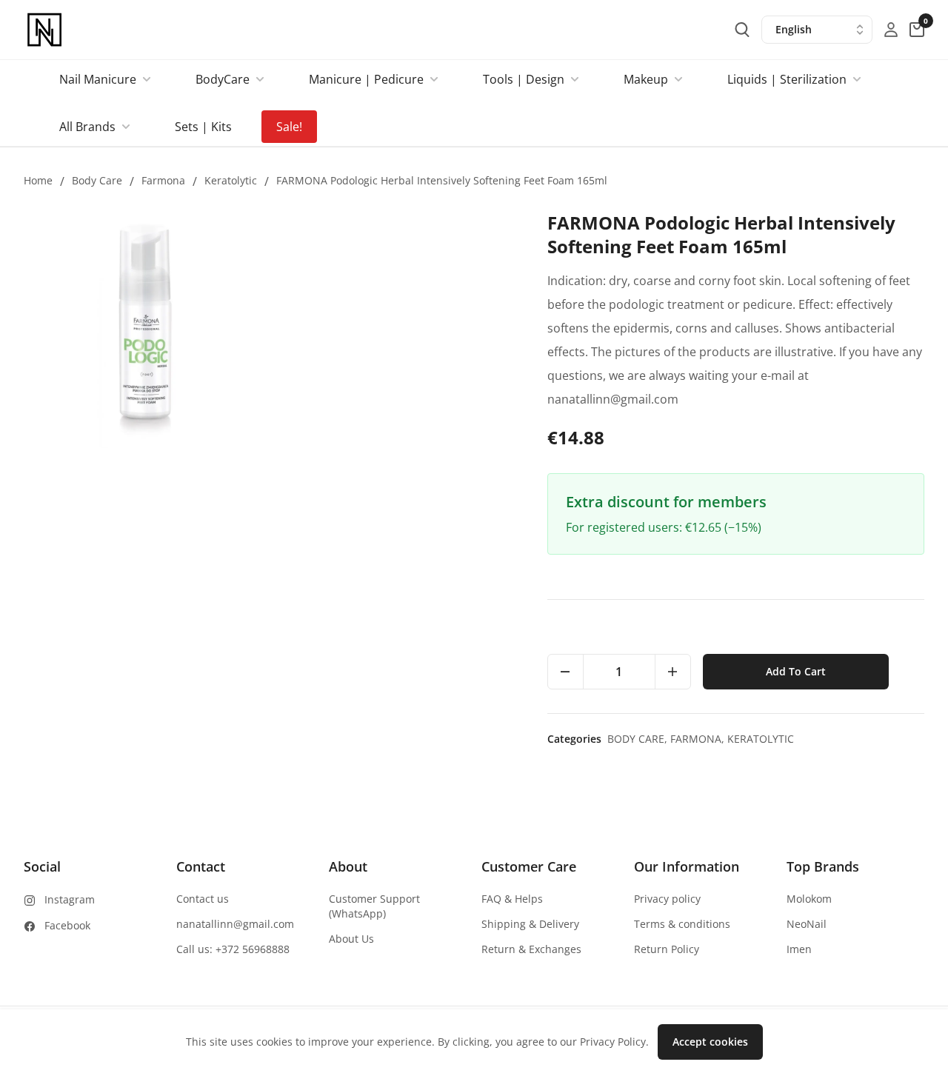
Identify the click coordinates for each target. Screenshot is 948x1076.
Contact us (202, 899)
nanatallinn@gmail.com (235, 924)
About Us (351, 939)
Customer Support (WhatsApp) (374, 906)
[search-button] (742, 29)
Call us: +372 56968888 (233, 949)
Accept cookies (710, 1042)
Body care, (638, 739)
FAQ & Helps (512, 899)
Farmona (163, 180)
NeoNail (807, 924)
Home (38, 180)
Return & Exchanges (531, 949)
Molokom (809, 899)
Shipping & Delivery (530, 924)
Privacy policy (667, 899)
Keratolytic (230, 180)
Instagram (69, 899)
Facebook (67, 925)
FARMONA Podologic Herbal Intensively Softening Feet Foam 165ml (441, 180)
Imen (799, 949)
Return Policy (666, 949)
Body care (97, 180)
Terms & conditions (682, 924)
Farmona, (698, 739)
